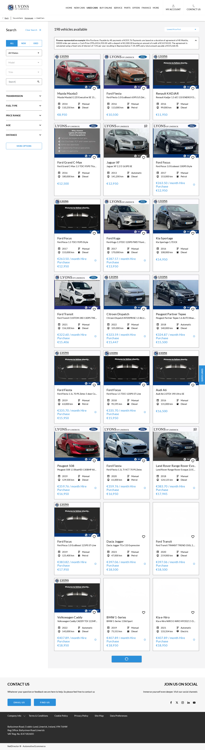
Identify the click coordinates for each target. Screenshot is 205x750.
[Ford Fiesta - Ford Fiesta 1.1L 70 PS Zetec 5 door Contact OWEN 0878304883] (77, 368)
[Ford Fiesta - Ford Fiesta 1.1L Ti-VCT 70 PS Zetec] (126, 444)
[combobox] (24, 53)
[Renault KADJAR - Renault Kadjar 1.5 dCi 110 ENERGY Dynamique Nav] (176, 71)
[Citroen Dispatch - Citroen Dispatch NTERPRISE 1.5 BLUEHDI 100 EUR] (126, 292)
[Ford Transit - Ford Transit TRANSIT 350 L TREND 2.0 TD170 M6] (126, 671)
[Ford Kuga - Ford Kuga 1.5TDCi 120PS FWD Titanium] (126, 216)
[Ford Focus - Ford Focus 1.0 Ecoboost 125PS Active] (77, 671)
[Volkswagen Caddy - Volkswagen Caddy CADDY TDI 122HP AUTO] (77, 595)
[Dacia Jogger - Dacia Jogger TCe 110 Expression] (126, 519)
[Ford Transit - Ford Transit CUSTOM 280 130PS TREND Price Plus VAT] (77, 292)
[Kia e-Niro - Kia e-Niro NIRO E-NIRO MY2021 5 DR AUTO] (176, 595)
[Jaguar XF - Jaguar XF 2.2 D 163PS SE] (126, 140)
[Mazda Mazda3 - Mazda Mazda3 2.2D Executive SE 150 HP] (77, 71)
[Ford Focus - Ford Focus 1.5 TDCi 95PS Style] (77, 216)
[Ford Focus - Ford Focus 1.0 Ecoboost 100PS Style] (176, 140)
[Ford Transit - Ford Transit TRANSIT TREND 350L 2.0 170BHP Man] (176, 519)
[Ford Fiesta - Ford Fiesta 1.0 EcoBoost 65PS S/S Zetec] (126, 71)
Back (7, 18)
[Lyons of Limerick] (18, 7)
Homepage (29, 18)
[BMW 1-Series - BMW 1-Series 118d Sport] (126, 595)
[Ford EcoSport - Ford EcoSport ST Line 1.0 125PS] (176, 671)
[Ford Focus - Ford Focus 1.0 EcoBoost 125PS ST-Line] (77, 519)
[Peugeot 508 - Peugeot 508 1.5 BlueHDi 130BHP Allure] (77, 444)
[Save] (94, 89)
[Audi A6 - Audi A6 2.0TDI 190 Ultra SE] (176, 368)
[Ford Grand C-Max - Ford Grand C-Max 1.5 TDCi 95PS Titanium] (77, 140)
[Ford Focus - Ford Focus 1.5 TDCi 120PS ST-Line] (126, 368)
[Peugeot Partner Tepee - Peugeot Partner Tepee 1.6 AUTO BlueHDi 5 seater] (176, 292)
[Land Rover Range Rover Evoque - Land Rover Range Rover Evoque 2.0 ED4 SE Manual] (176, 444)
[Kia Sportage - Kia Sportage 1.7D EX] (176, 216)
